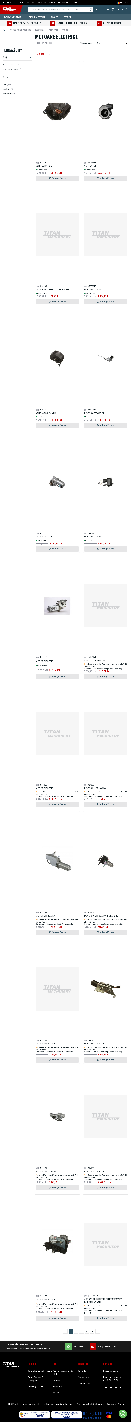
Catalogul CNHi (35, 1386)
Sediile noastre (110, 1371)
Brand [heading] (6, 77)
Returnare (58, 1386)
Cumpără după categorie (35, 1379)
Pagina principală (4, 29)
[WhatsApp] (123, 1414)
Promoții (67, 17)
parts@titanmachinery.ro (107, 1346)
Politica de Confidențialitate (90, 1404)
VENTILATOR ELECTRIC (95, 660)
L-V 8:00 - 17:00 (110, 1380)
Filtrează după (86, 43)
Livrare (56, 1380)
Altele (56, 1392)
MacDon (8, 89)
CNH (7, 84)
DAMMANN (9, 93)
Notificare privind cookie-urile (58, 1404)
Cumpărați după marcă (40, 1371)
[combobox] (60, 9)
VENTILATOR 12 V (44, 165)
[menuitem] (13, 17)
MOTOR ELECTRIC (93, 289)
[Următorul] (97, 1331)
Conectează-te (102, 9)
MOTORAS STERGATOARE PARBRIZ (53, 289)
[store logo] (11, 9)
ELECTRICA (39, 30)
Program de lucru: (112, 1377)
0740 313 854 (78, 1346)
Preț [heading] (5, 57)
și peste (12, 69)
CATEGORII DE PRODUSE (20, 30)
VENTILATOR (90, 165)
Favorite (119, 9)
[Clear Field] (90, 9)
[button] (76, 65)
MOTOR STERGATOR (94, 413)
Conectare (83, 1377)
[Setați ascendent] (125, 43)
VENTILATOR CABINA (46, 413)
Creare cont (84, 1383)
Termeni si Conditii (116, 1404)
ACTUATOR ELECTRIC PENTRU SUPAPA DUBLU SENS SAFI (103, 1301)
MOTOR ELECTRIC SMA (95, 788)
